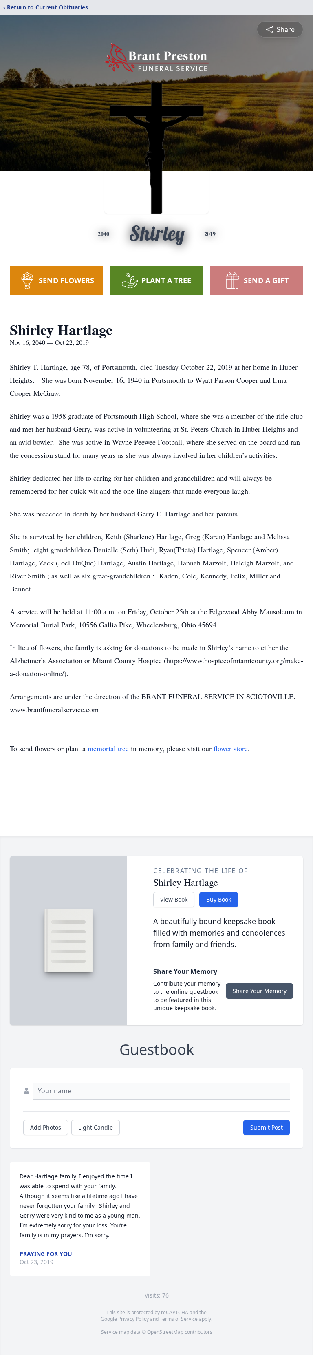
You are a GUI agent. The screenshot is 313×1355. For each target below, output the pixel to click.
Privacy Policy (133, 1318)
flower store (231, 748)
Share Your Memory (260, 991)
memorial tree (108, 748)
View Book (173, 899)
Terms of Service (179, 1318)
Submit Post (266, 1127)
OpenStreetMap (165, 1332)
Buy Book (218, 899)
